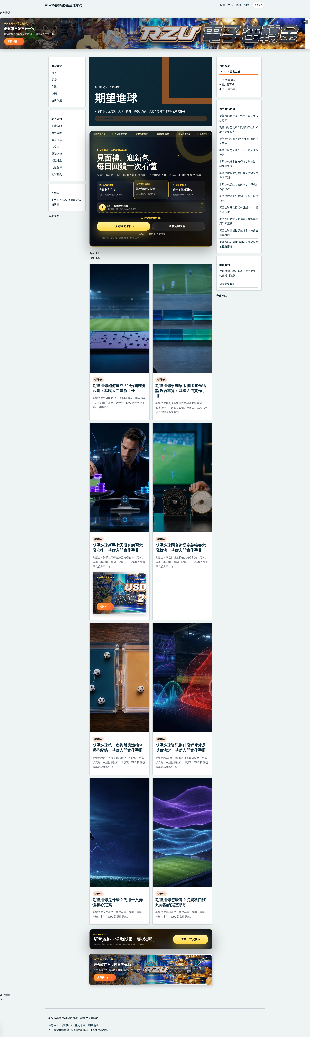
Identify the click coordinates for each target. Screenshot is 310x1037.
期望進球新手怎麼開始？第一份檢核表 (238, 198)
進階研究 (57, 174)
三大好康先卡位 (123, 226)
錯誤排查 (57, 160)
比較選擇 (57, 167)
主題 (230, 5)
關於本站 (80, 1025)
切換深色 (258, 5)
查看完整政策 (227, 284)
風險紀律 (57, 153)
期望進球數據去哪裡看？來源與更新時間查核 (238, 221)
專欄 (238, 5)
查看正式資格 (190, 939)
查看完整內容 (178, 226)
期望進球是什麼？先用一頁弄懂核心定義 (238, 118)
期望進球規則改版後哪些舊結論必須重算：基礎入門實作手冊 (180, 391)
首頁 (54, 72)
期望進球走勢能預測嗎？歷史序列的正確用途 (238, 244)
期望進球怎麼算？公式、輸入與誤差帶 (238, 152)
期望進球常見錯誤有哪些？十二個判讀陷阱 (238, 209)
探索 (222, 5)
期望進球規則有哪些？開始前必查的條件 (238, 140)
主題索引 (53, 1025)
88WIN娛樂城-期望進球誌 (63, 5)
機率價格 (57, 139)
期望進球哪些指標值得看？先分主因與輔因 (238, 232)
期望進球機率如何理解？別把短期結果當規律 (238, 163)
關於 (246, 5)
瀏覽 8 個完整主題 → (106, 118)
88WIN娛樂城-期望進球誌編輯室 (66, 202)
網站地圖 (93, 1025)
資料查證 (57, 132)
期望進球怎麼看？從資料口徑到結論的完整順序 (238, 129)
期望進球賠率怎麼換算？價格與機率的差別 (238, 175)
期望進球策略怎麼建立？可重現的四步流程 (238, 186)
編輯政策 (57, 100)
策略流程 (57, 146)
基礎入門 (57, 125)
